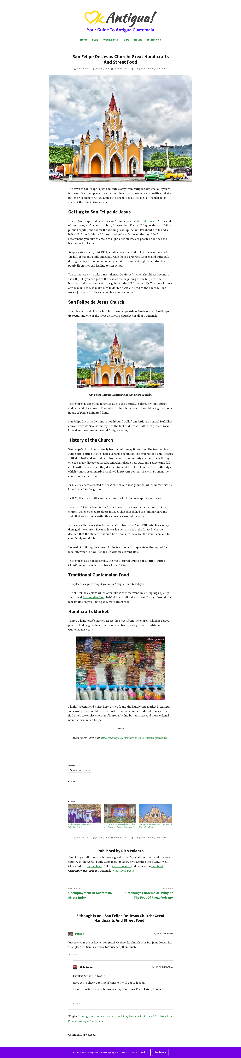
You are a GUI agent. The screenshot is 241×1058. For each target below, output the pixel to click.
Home (84, 39)
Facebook (157, 866)
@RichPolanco (121, 866)
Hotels (138, 39)
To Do (125, 39)
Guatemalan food (93, 597)
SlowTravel (161, 68)
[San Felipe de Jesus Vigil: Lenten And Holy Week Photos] (155, 813)
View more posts (123, 871)
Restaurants (110, 39)
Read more (160, 1052)
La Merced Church (144, 221)
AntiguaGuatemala (144, 68)
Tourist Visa (154, 39)
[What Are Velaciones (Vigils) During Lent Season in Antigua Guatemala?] (120, 813)
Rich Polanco (83, 68)
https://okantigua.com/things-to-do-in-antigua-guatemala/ (134, 738)
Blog (95, 39)
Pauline (79, 934)
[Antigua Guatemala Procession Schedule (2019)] (84, 813)
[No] (237, 1052)
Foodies (118, 68)
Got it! (144, 1052)
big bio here (94, 866)
